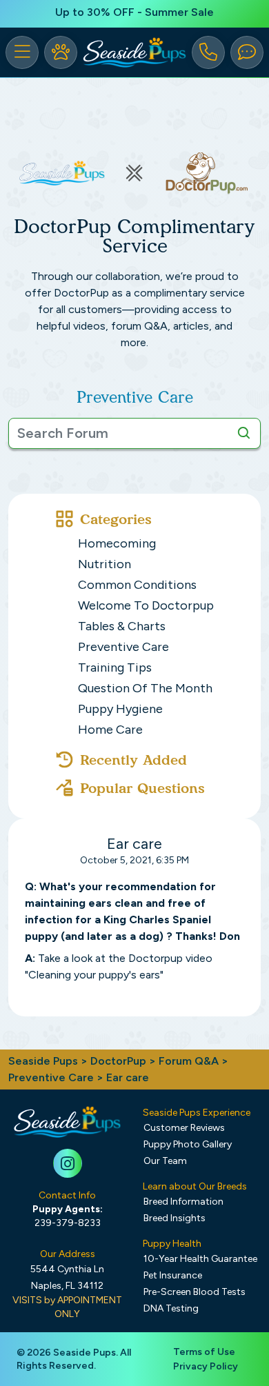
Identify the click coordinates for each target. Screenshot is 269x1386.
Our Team (165, 1161)
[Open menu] (22, 52)
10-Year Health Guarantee (200, 1259)
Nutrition (104, 564)
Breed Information (183, 1201)
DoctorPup (118, 1060)
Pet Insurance (172, 1275)
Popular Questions (142, 788)
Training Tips (115, 667)
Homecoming (117, 543)
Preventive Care (123, 646)
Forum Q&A (189, 1060)
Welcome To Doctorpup (146, 605)
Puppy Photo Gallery (187, 1144)
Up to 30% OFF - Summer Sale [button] (134, 12)
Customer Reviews (184, 1128)
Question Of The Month (145, 688)
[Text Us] (246, 52)
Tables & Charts (122, 626)
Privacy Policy (205, 1366)
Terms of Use (204, 1352)
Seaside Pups (43, 1060)
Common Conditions (137, 584)
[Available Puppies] (60, 52)
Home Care (110, 729)
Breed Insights (174, 1218)
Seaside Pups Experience (196, 1112)
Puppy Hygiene (120, 708)
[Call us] (208, 52)
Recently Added (133, 760)
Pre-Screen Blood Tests (194, 1292)
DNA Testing (171, 1308)
